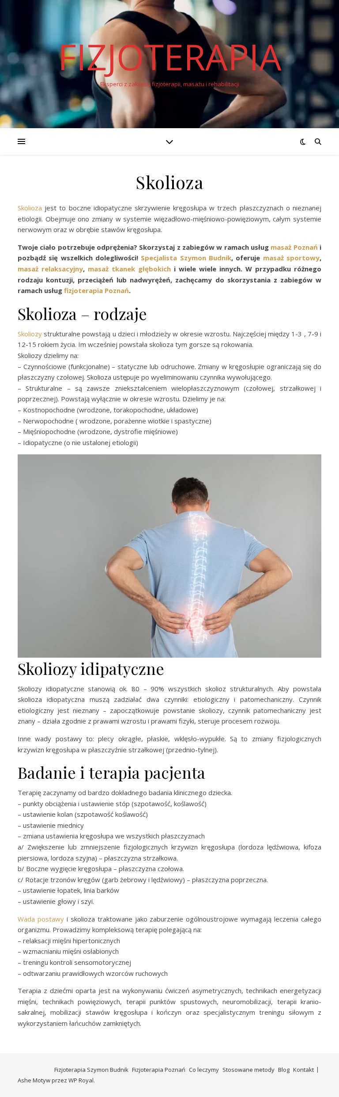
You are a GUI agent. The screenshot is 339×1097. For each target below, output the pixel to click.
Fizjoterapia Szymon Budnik (91, 1070)
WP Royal (81, 1080)
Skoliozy (31, 333)
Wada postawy (42, 918)
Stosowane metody (248, 1070)
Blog (284, 1070)
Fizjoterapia (170, 56)
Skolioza (31, 207)
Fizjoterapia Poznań (158, 1070)
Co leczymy (204, 1070)
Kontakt (303, 1070)
